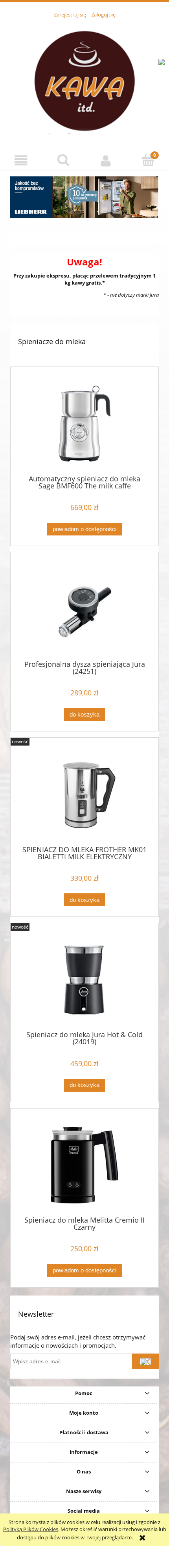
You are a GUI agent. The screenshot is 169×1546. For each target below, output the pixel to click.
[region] (84, 197)
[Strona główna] (84, 80)
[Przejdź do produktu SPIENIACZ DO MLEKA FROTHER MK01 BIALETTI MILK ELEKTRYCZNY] (84, 794)
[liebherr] (84, 197)
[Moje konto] (105, 160)
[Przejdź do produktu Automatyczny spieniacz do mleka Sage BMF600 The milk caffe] (84, 423)
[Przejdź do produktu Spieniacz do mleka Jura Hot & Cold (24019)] (84, 980)
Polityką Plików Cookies (30, 1529)
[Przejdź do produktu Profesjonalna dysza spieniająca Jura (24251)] (84, 609)
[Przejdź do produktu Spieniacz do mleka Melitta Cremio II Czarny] (84, 1165)
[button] (21, 160)
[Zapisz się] (145, 1361)
